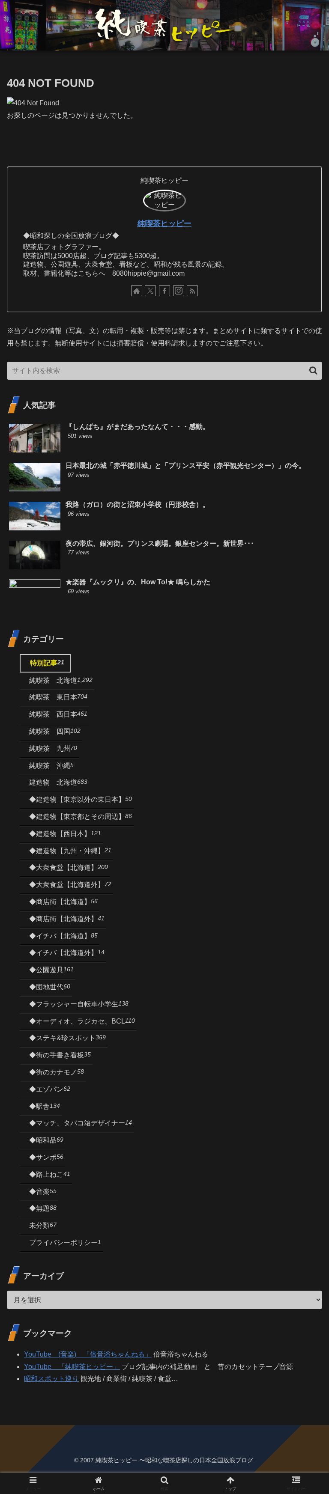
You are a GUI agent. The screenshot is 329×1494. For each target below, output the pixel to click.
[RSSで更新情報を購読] (192, 290)
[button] (313, 370)
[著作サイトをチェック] (136, 290)
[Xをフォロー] (150, 290)
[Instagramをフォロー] (178, 290)
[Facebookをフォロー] (164, 290)
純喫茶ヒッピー (164, 223)
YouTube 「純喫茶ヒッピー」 (72, 1366)
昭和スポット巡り (51, 1378)
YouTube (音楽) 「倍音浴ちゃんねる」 (88, 1354)
